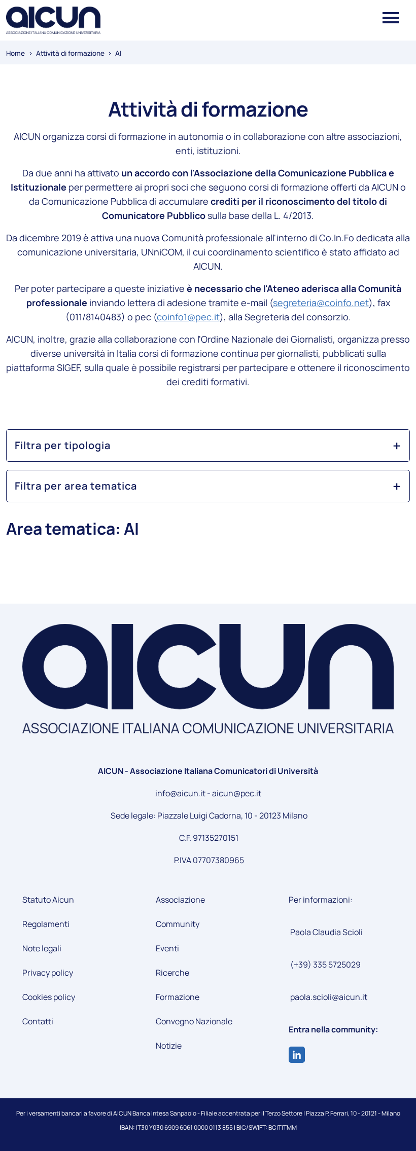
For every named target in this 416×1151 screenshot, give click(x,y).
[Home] (53, 20)
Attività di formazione (70, 53)
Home (15, 53)
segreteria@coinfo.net (321, 302)
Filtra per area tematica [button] (76, 486)
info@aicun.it (180, 793)
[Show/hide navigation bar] (390, 15)
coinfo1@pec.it (188, 317)
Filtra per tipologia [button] (63, 445)
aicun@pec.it (236, 793)
